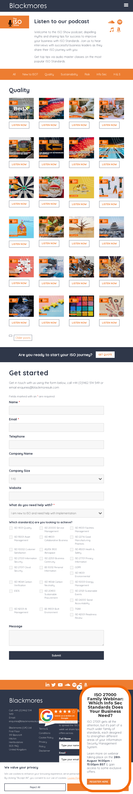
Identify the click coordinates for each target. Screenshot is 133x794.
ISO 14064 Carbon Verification (23, 583)
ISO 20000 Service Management (54, 529)
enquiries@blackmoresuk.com (38, 387)
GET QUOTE (105, 354)
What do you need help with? (32, 505)
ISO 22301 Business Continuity (54, 560)
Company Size (19, 471)
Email (14, 419)
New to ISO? (30, 74)
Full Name (65, 738)
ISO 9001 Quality (23, 527)
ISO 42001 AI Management (21, 610)
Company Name (21, 453)
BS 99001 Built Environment (52, 610)
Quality (49, 74)
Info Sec (102, 74)
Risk (87, 74)
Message (15, 626)
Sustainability (69, 74)
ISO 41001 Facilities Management (84, 529)
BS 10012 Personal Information (54, 569)
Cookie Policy (74, 777)
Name (14, 402)
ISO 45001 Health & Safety (84, 551)
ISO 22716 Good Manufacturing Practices (83, 540)
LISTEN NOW (19, 125)
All (14, 74)
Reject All (35, 787)
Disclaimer (44, 750)
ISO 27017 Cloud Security (22, 569)
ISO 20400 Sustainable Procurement (51, 594)
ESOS (16, 590)
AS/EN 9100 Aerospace (51, 551)
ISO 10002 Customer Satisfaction (24, 551)
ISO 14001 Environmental (82, 574)
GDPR (78, 567)
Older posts (22, 337)
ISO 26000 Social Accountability (84, 601)
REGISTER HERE (99, 781)
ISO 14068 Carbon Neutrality (54, 583)
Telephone (17, 436)
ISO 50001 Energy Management (84, 583)
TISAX (78, 608)
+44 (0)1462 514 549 (86, 383)
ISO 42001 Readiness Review (85, 616)
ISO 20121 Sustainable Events (86, 592)
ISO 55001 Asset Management (22, 538)
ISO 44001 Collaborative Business (56, 538)
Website (15, 488)
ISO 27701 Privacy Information (84, 560)
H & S (117, 74)
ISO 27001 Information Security (25, 560)
